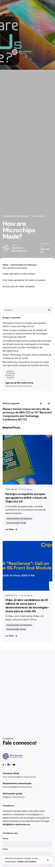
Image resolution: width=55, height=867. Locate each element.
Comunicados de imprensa (16, 216)
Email (5, 849)
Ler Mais (9, 529)
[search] (49, 310)
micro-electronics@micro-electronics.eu (19, 777)
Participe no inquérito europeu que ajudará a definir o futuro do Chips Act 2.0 (26, 497)
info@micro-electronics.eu (14, 797)
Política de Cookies (26, 861)
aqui (13, 286)
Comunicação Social (16, 523)
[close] (48, 860)
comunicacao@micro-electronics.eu (17, 787)
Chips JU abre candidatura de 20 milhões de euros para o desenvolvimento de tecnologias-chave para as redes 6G (25, 333)
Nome (5, 838)
